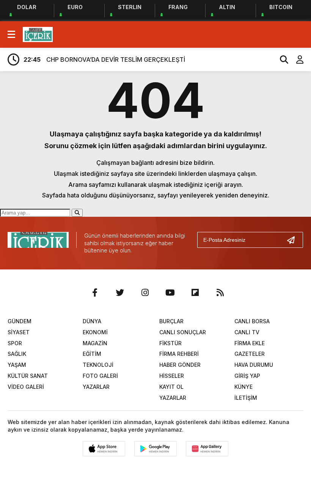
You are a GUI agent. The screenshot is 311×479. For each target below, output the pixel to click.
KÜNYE (243, 387)
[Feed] (220, 293)
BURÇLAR (171, 321)
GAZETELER (249, 354)
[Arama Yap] (280, 59)
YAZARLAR (96, 387)
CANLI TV (246, 332)
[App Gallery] (207, 448)
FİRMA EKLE (249, 343)
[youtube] (170, 293)
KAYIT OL (171, 387)
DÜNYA (92, 321)
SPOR (15, 343)
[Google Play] (155, 448)
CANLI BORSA (252, 321)
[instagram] (145, 293)
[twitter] (120, 293)
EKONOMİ (95, 332)
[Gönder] (294, 240)
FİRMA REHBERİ (179, 354)
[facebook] (95, 293)
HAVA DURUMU (253, 365)
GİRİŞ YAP (247, 376)
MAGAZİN (95, 343)
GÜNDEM (19, 321)
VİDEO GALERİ (26, 387)
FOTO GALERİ (100, 376)
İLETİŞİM (245, 397)
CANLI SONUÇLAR (182, 332)
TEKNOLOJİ (98, 365)
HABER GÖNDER (180, 365)
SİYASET (19, 332)
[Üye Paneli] (295, 59)
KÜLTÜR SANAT (28, 376)
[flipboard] (195, 293)
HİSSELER (171, 376)
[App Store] (104, 448)
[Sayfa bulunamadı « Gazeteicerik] (38, 34)
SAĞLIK (17, 354)
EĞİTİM (92, 354)
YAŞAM (17, 365)
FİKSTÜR (170, 343)
